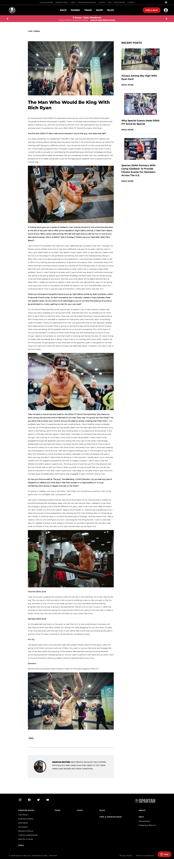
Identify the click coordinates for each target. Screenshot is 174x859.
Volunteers (23, 827)
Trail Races (23, 815)
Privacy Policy (126, 855)
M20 (109, 2)
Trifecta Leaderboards (28, 835)
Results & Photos (25, 831)
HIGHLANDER (119, 2)
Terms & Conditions (145, 855)
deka (37, 31)
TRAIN (57, 810)
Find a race (151, 10)
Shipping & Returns (147, 825)
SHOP (80, 810)
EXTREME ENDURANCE (87, 2)
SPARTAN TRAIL (62, 2)
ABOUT (142, 810)
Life (30, 31)
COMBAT (130, 2)
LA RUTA (102, 2)
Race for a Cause (25, 839)
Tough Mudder (46, 2)
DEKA (73, 2)
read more (127, 85)
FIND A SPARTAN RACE (110, 817)
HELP (141, 817)
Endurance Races (25, 819)
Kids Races (23, 823)
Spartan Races (26, 810)
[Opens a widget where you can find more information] (164, 854)
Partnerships (144, 821)
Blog (102, 810)
